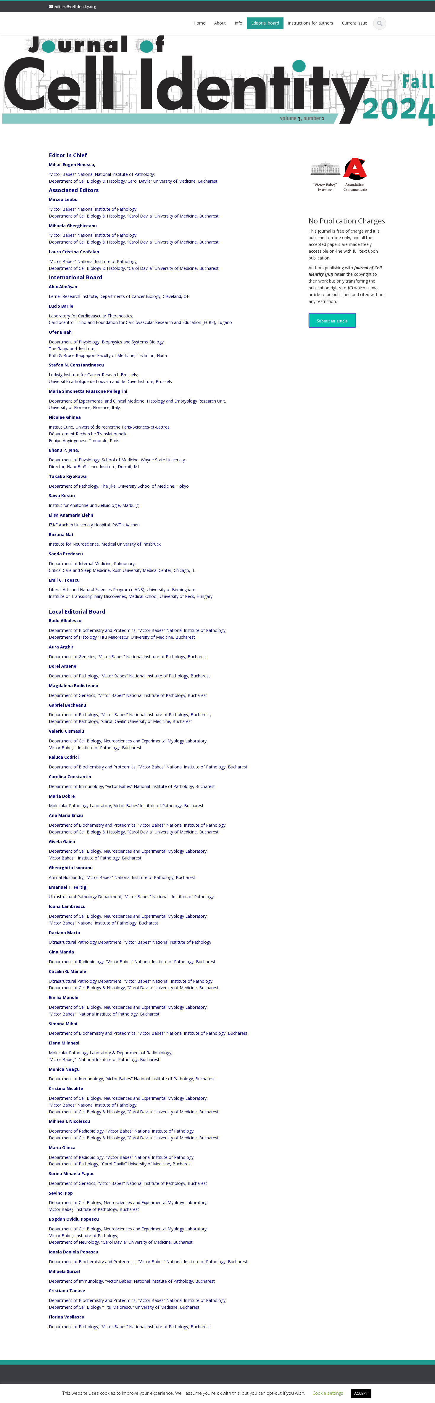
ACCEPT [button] (361, 1393)
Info (238, 23)
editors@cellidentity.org (75, 6)
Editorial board (265, 23)
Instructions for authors (310, 23)
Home (199, 23)
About (220, 23)
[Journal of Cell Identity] (56, 22)
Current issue (354, 23)
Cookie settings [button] (327, 1393)
